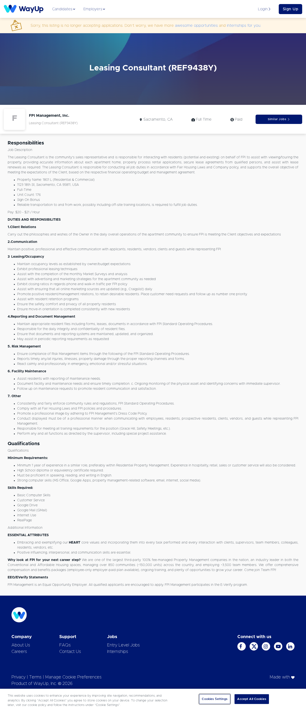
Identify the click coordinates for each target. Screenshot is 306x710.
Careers (19, 652)
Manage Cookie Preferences (73, 677)
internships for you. (244, 25)
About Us (20, 645)
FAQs (65, 645)
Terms (35, 677)
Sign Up (290, 9)
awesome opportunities (196, 25)
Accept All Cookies (251, 698)
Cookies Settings (215, 698)
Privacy (18, 677)
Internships (117, 652)
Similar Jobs (277, 119)
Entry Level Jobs (123, 645)
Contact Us (70, 652)
